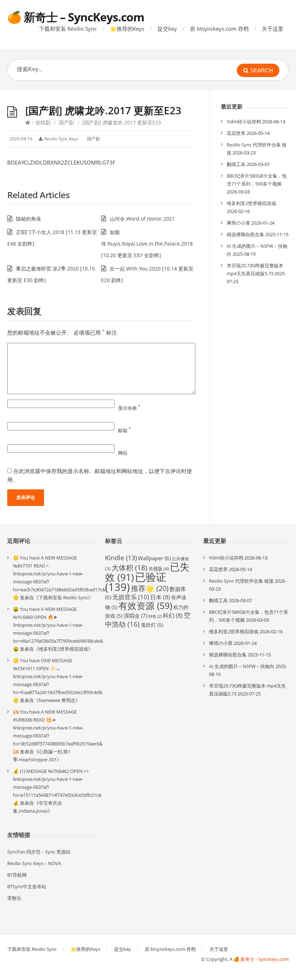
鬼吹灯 (152, 624)
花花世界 (236, 133)
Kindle (121, 557)
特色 (155, 616)
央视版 (158, 568)
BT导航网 (17, 875)
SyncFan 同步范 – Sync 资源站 (38, 851)
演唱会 (135, 616)
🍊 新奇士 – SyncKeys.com (75, 17)
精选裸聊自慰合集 (245, 234)
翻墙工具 (236, 164)
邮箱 (124, 430)
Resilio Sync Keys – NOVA (34, 863)
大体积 (129, 568)
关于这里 (272, 28)
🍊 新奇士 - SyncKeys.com (261, 959)
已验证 (135, 582)
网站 (122, 453)
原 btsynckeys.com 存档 (219, 28)
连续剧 (43, 122)
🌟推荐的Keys (127, 28)
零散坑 (14, 898)
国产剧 (66, 122)
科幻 (173, 616)
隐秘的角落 (28, 218)
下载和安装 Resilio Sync (68, 28)
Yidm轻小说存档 (244, 121)
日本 (160, 597)
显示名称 (129, 408)
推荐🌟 (150, 588)
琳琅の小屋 (238, 223)
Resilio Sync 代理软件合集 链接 (241, 581)
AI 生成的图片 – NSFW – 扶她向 (241, 666)
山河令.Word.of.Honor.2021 (142, 218)
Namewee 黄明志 (57, 700)
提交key (167, 28)
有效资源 (145, 605)
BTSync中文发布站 (26, 886)
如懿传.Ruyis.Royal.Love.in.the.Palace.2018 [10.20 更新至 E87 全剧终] (147, 244)
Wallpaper (154, 558)
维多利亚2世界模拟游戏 (251, 203)
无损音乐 (130, 597)
